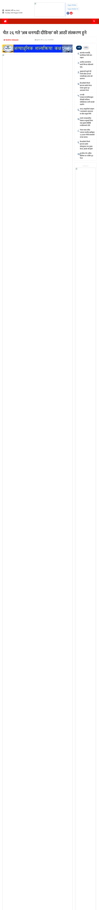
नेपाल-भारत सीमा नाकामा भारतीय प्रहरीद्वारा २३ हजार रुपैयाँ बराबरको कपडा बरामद (87, 133)
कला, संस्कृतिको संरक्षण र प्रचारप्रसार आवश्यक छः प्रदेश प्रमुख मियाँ (87, 111)
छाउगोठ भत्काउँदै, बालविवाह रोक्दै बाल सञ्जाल (86, 55)
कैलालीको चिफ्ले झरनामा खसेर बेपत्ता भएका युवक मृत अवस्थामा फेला (86, 87)
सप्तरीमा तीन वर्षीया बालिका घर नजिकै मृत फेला (86, 156)
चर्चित (86, 47)
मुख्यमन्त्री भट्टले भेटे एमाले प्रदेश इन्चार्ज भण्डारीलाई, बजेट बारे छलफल (86, 75)
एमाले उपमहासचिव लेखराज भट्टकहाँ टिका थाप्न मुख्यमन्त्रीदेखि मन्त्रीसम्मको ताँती (86, 122)
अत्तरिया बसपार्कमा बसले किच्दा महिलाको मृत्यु (86, 64)
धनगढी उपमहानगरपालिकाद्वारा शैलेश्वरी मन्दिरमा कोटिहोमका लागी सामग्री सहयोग (87, 99)
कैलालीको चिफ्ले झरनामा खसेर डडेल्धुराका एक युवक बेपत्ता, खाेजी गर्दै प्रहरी (86, 145)
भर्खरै (79, 47)
